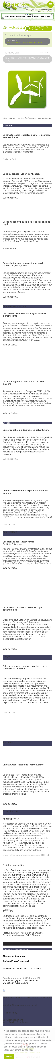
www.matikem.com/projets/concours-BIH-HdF (26, 855)
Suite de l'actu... (10, 159)
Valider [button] (9, 1056)
